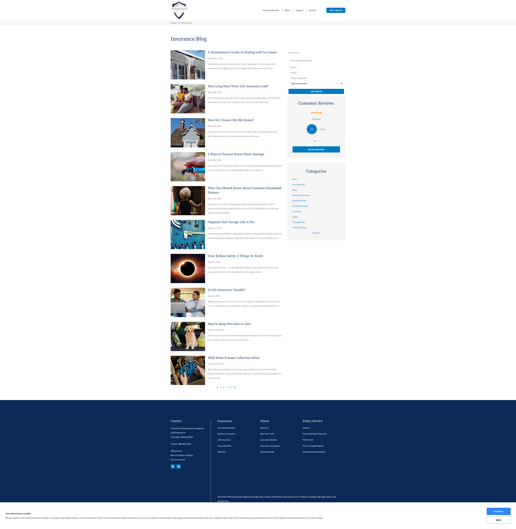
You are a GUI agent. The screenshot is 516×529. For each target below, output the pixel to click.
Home (173, 22)
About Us (264, 427)
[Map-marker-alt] (173, 466)
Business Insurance (226, 433)
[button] (315, 141)
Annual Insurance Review (314, 451)
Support (299, 10)
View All (316, 233)
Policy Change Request (313, 445)
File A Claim (308, 439)
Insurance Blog (267, 451)
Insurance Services (270, 10)
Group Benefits (225, 445)
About (287, 10)
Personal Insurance (226, 427)
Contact (312, 10)
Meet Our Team (267, 433)
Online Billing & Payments (315, 433)
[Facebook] (178, 466)
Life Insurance (224, 439)
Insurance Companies (270, 445)
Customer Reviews (268, 439)
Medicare (222, 451)
